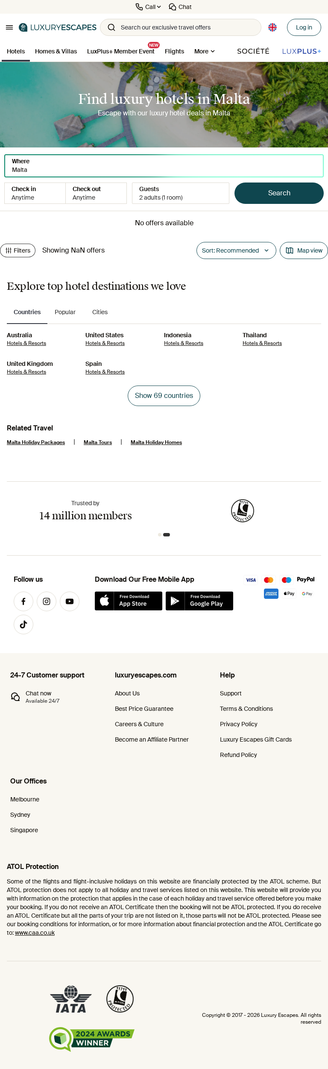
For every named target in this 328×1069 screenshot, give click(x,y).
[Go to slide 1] (161, 534)
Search (279, 192)
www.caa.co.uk (35, 932)
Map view (309, 250)
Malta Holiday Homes (156, 442)
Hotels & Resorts (26, 343)
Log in (304, 27)
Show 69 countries (164, 395)
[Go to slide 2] (168, 534)
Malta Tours (98, 442)
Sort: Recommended (230, 250)
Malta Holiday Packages (36, 442)
